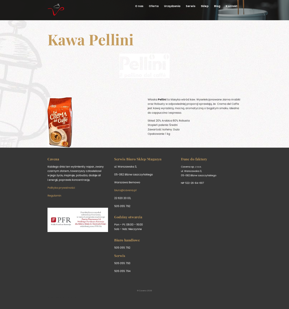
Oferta (154, 6)
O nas (139, 6)
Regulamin (54, 196)
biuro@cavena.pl (125, 190)
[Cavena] (55, 14)
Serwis (190, 6)
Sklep (205, 6)
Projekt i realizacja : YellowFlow (61, 297)
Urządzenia (172, 6)
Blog (217, 6)
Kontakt (231, 6)
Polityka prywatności (61, 188)
